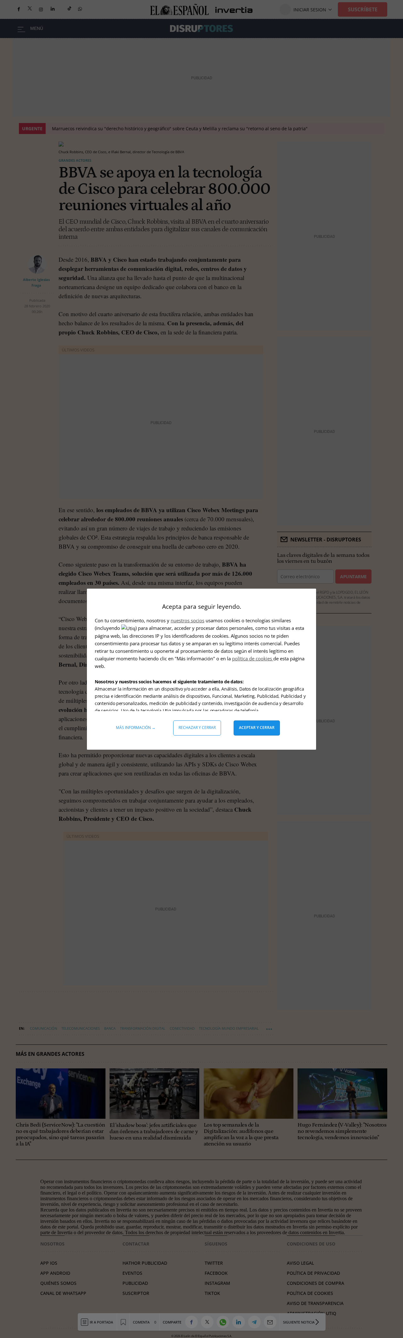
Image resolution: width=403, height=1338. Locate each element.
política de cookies (252, 658)
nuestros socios (187, 620)
